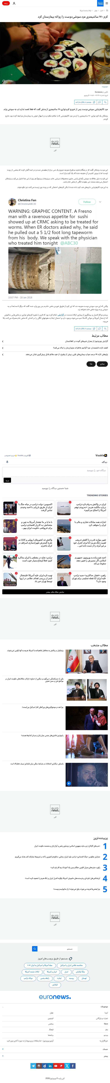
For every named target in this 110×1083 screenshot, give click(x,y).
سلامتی (50, 1024)
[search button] (34, 948)
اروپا (106, 1012)
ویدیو (106, 1035)
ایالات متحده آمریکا (32, 972)
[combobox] (55, 948)
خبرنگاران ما (104, 1041)
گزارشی (61, 315)
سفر (106, 1029)
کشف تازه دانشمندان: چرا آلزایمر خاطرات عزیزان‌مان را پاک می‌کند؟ (80, 348)
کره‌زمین (50, 1018)
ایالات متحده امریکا (85, 11)
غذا (91, 364)
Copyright (105, 87)
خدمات (105, 1049)
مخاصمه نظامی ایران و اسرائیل (71, 965)
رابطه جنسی (44, 978)
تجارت (59, 978)
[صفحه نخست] (107, 10)
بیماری (102, 364)
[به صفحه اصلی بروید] (100, 3)
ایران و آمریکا (52, 972)
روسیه (71, 978)
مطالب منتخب (99, 645)
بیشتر (106, 1056)
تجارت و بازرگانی (102, 1018)
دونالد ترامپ (28, 978)
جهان (95, 11)
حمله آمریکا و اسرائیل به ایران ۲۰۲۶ (39, 965)
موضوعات (104, 1006)
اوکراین (55, 985)
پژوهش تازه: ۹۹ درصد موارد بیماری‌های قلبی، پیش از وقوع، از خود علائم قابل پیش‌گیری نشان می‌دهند (67, 354)
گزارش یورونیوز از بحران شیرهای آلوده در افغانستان (86, 341)
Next (106, 1024)
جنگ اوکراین (80, 972)
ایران (66, 972)
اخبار (101, 11)
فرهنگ (51, 1029)
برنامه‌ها (50, 1035)
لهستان (84, 978)
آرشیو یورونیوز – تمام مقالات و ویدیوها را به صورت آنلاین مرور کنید (30, 1041)
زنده (6, 3)
